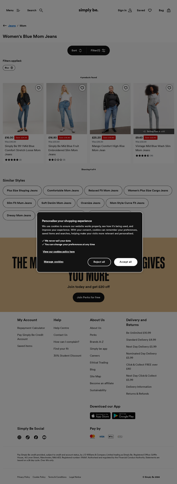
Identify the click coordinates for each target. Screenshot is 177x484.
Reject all (99, 261)
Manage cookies (53, 261)
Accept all (126, 261)
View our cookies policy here (59, 251)
